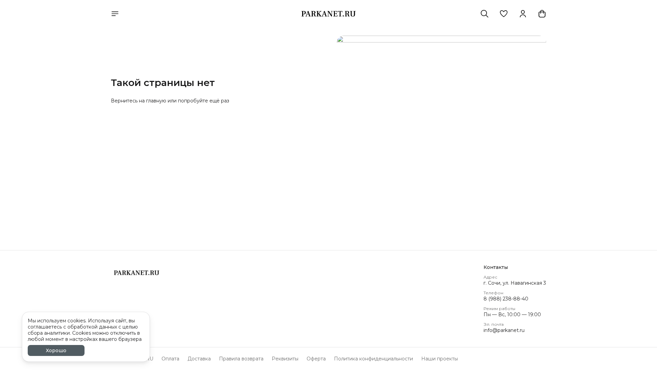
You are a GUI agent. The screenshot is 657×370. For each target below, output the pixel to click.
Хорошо (56, 350)
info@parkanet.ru (504, 330)
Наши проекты (439, 359)
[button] (504, 14)
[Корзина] (542, 14)
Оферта (316, 359)
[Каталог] (115, 14)
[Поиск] (484, 14)
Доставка (199, 359)
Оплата (170, 359)
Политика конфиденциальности (373, 359)
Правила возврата (241, 359)
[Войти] (523, 14)
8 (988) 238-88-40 (506, 299)
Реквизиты (285, 359)
